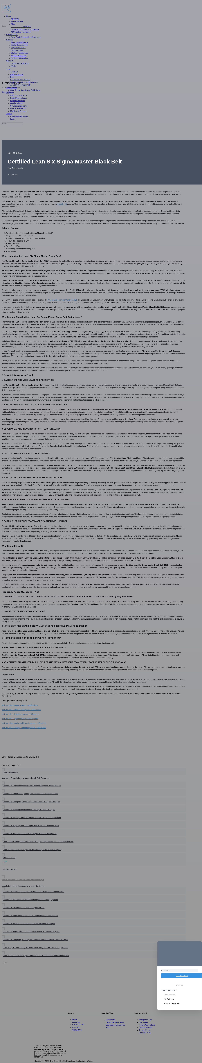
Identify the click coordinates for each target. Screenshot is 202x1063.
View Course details (15, 168)
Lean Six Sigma (15, 153)
